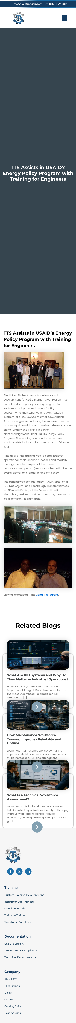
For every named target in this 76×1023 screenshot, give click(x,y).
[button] (64, 18)
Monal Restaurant (47, 594)
